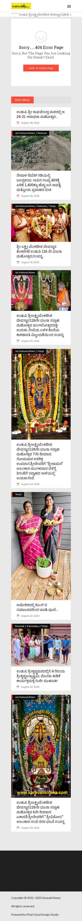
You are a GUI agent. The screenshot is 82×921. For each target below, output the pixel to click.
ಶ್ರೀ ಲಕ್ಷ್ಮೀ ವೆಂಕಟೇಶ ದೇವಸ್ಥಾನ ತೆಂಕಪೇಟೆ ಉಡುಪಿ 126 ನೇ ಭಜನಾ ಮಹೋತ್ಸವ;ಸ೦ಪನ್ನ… (39, 251)
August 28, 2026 (29, 122)
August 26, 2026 (29, 262)
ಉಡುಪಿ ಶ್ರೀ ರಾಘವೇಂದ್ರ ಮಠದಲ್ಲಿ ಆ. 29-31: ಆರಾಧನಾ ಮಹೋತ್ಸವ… (41, 114)
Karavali (19, 626)
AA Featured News (25, 132)
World (18, 494)
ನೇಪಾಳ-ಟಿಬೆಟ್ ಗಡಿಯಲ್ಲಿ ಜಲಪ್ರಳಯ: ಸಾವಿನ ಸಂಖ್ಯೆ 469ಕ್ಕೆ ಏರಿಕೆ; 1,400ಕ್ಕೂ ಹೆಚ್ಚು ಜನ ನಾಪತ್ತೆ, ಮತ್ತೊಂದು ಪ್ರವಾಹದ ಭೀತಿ (39, 182)
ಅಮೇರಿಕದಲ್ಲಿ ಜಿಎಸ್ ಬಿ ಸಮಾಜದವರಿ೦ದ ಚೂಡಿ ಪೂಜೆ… (37, 607)
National (42, 132)
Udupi (52, 206)
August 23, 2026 (29, 615)
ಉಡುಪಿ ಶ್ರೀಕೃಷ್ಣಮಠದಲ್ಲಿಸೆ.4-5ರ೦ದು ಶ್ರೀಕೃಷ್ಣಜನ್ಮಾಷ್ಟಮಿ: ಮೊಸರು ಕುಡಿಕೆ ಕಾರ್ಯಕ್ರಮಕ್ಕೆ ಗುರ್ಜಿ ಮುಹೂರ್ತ (41, 676)
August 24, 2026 (29, 484)
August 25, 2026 (29, 340)
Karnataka (33, 626)
